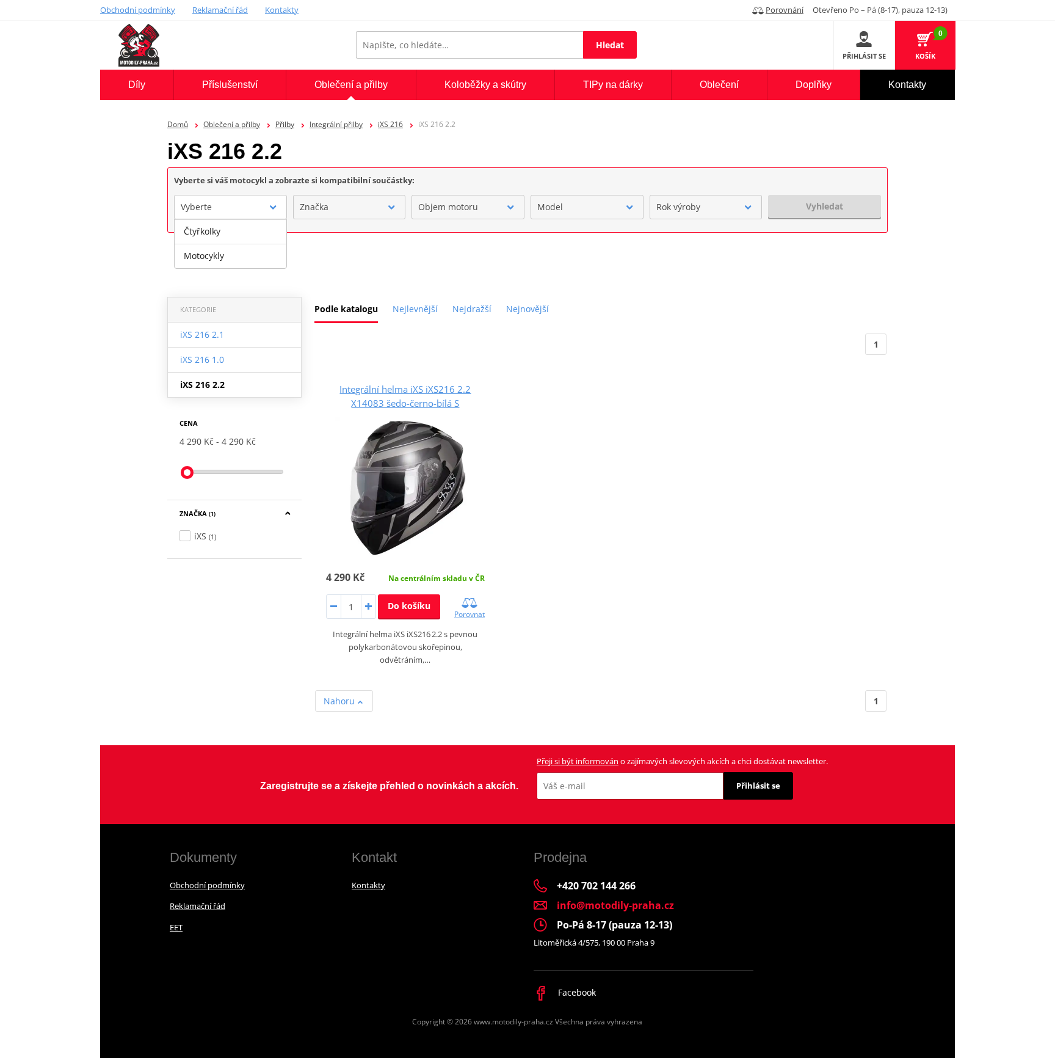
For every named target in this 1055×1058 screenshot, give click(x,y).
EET (176, 927)
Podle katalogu (346, 309)
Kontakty (282, 9)
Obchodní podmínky (137, 9)
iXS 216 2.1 (202, 334)
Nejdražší (471, 309)
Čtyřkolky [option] (202, 231)
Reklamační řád (220, 9)
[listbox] (230, 244)
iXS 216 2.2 (202, 384)
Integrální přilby (336, 124)
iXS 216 (390, 124)
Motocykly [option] (204, 255)
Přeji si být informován (577, 761)
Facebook (576, 992)
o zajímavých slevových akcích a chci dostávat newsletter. (682, 761)
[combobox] (230, 207)
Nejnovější (527, 309)
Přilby (284, 124)
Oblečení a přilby (231, 124)
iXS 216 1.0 (202, 359)
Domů (177, 124)
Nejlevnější (415, 309)
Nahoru (340, 701)
